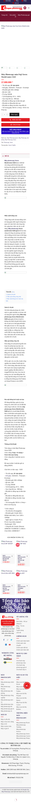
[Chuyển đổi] (3, 156)
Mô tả (7, 156)
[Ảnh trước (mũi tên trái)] (1, 803)
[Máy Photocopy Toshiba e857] (23, 576)
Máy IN (4, 714)
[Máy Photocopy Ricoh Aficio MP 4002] (23, 547)
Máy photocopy (13, 228)
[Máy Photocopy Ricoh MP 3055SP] (8, 547)
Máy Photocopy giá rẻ (12, 138)
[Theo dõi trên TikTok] (7, 640)
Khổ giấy (8, 476)
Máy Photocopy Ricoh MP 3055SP (6, 558)
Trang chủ (4, 15)
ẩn (13, 292)
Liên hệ (17, 3)
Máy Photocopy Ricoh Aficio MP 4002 (21, 559)
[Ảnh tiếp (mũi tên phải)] (6, 803)
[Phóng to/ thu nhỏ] (1, 795)
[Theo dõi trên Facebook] (4, 640)
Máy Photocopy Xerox (10, 139)
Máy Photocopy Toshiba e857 (21, 587)
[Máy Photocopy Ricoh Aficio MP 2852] (8, 576)
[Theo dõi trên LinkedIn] (6, 645)
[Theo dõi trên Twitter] (11, 640)
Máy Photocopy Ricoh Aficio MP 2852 (6, 588)
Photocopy (6, 142)
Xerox (11, 142)
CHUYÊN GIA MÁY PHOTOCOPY (8, 622)
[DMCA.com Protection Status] (15, 781)
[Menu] (29, 8)
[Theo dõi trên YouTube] (9, 645)
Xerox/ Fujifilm (12, 145)
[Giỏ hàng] (25, 7)
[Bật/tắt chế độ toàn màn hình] (6, 795)
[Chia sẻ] (11, 795)
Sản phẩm (13, 15)
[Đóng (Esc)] (17, 795)
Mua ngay (14, 114)
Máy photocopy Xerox (11, 160)
